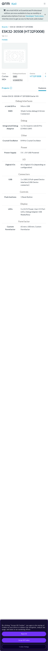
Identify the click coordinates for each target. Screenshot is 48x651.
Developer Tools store (34, 16)
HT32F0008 (35, 76)
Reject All (24, 634)
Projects (6, 88)
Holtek (5, 39)
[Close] (44, 622)
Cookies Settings (24, 647)
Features (42, 88)
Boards (5, 27)
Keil (14, 3)
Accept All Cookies (24, 640)
